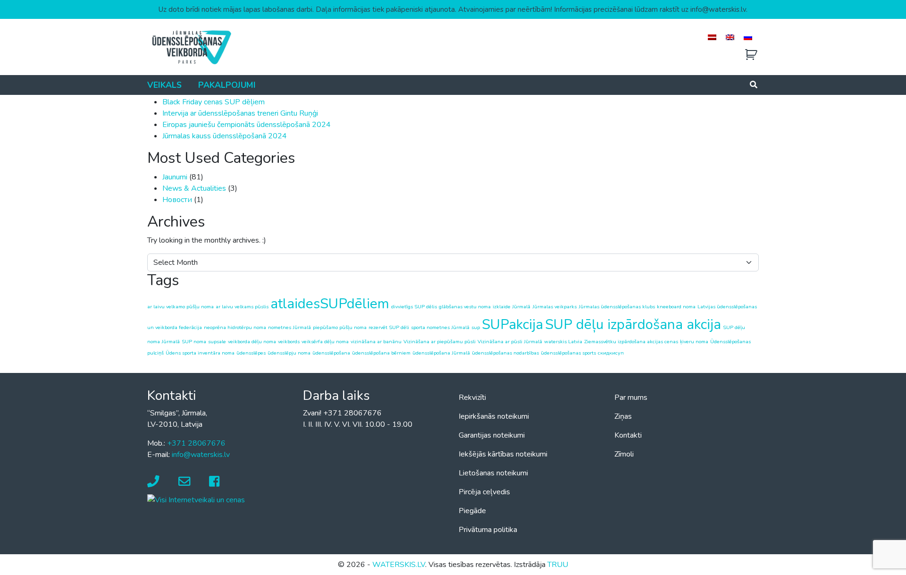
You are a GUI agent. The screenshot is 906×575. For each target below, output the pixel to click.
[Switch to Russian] (748, 37)
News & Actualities (194, 188)
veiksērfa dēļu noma (325, 341)
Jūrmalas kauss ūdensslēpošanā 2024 (224, 136)
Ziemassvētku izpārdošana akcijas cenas (631, 341)
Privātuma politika (488, 529)
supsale (217, 341)
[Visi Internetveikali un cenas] (196, 499)
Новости (177, 199)
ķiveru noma (694, 341)
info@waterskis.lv (201, 454)
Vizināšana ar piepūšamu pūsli (439, 341)
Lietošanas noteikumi (493, 473)
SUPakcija (512, 324)
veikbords (289, 341)
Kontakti (628, 435)
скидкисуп (611, 352)
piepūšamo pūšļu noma (340, 327)
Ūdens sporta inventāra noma (200, 352)
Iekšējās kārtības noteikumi (503, 454)
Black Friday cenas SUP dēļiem (213, 102)
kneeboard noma (676, 306)
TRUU (557, 564)
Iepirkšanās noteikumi (494, 416)
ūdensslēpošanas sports (568, 352)
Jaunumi (174, 177)
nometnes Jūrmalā (289, 327)
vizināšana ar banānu (376, 341)
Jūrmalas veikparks (554, 306)
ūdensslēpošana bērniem (381, 352)
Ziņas (623, 416)
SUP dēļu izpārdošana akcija (633, 324)
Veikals (164, 85)
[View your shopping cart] (751, 55)
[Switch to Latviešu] (712, 37)
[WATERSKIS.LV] (191, 47)
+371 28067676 (196, 443)
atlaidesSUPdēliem (329, 303)
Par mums (630, 397)
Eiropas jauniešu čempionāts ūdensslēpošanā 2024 (246, 124)
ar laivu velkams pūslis (242, 306)
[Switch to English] (730, 37)
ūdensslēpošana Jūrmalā (441, 352)
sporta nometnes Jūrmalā (440, 327)
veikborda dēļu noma (252, 341)
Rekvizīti (472, 397)
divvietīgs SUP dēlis (414, 306)
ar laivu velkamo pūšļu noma (180, 306)
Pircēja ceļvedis (484, 492)
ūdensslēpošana (331, 352)
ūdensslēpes (251, 352)
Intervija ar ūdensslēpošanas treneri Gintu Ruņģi (240, 113)
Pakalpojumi (227, 85)
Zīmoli (624, 454)
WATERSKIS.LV (398, 564)
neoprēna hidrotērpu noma (235, 327)
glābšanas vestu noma (465, 306)
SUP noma (194, 341)
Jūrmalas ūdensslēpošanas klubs (617, 306)
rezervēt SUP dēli (389, 327)
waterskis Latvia (563, 341)
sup (475, 327)
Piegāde (472, 511)
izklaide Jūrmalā (511, 306)
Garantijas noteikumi (492, 435)
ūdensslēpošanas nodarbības (505, 352)
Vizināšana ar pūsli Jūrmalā (510, 341)
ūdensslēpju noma (289, 352)
